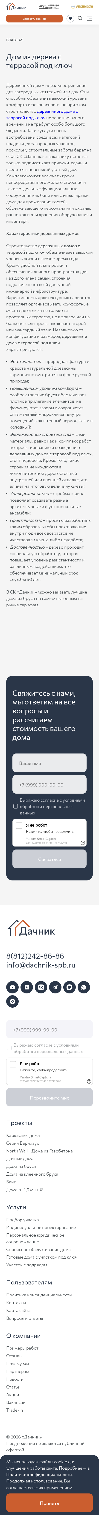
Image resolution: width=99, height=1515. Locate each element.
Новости (14, 1379)
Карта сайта (18, 1310)
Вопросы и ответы (24, 1318)
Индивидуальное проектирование (41, 1227)
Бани (11, 1181)
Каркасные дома (23, 1135)
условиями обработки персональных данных (52, 806)
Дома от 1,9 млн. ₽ (24, 1189)
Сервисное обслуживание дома (38, 1249)
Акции (12, 1394)
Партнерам (17, 1371)
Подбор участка (22, 1219)
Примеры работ (22, 1348)
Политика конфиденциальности (39, 1294)
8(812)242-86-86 (35, 955)
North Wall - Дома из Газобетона (39, 1150)
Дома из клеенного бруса (32, 1174)
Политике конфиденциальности (39, 1474)
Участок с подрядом (26, 1264)
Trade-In (14, 1410)
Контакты (16, 1302)
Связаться (49, 858)
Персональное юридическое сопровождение (35, 1238)
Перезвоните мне (49, 1097)
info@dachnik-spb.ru (41, 964)
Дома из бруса (21, 1166)
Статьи (13, 1386)
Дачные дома (19, 1158)
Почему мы (17, 1363)
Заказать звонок (34, 18)
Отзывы (14, 1355)
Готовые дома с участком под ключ (41, 1257)
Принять (49, 1502)
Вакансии (16, 1402)
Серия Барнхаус (22, 1143)
